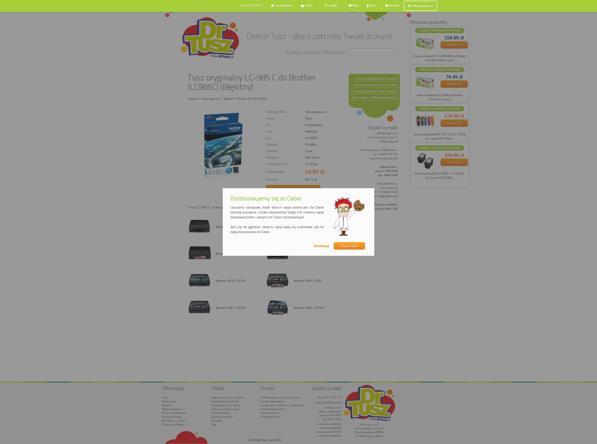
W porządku (349, 246)
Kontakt (393, 5)
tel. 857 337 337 (253, 5)
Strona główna (283, 5)
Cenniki (332, 5)
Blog (355, 5)
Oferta (308, 5)
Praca (373, 5)
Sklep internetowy (422, 5)
